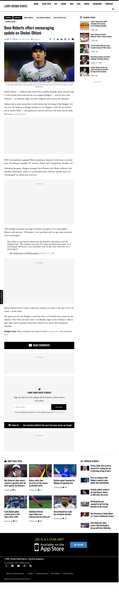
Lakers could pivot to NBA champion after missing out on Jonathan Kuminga (99, 23)
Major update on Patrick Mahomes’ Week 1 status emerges (101, 35)
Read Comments (41, 345)
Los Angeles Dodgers (43, 18)
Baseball (8, 18)
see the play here (19, 114)
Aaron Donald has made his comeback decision (63, 512)
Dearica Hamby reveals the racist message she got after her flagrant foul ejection (99, 69)
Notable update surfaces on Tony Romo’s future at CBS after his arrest (100, 492)
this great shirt (53, 331)
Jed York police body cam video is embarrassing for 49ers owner (101, 46)
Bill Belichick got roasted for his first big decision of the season (99, 504)
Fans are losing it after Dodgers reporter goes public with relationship (100, 480)
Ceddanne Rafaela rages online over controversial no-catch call (39, 514)
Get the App (78, 544)
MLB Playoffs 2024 (60, 18)
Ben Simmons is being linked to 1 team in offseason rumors (102, 514)
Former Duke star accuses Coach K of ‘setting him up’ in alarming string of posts (101, 468)
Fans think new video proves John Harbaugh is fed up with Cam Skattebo (101, 525)
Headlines (18, 18)
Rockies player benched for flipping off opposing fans (64, 481)
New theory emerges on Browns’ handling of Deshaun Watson (101, 58)
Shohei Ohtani (10, 21)
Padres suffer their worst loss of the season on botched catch (38, 483)
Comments (36, 39)
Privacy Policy (58, 412)
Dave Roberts (29, 18)
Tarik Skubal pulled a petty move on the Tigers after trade (12, 514)
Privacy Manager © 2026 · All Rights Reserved (17, 562)
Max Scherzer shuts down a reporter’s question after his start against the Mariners (15, 483)
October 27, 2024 (47, 253)
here (6, 334)
